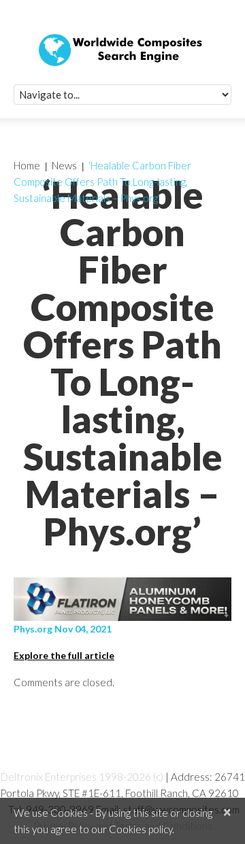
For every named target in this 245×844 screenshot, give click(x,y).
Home (27, 165)
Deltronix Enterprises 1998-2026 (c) (82, 777)
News (64, 165)
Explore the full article (64, 655)
